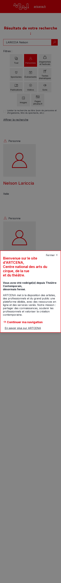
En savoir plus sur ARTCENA (23, 328)
